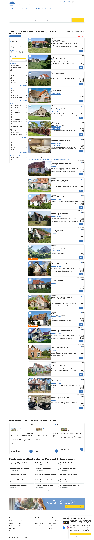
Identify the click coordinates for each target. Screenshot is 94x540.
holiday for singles (20, 130)
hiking (20, 145)
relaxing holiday (20, 114)
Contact (35, 528)
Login (60, 1)
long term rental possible (20, 97)
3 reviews (59, 233)
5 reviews (59, 383)
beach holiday (20, 107)
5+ (22, 46)
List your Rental (80, 1)
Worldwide (12, 528)
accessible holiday (20, 117)
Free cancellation (20, 69)
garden (20, 77)
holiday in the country (20, 134)
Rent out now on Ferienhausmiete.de (74, 506)
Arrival (37, 18)
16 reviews (59, 216)
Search (78, 20)
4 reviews (59, 400)
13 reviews (59, 299)
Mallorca (11, 525)
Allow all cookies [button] (80, 534)
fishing (20, 142)
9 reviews (59, 283)
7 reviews (59, 333)
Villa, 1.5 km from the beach (58, 73)
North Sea (11, 520)
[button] (80, 536)
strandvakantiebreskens (57, 280)
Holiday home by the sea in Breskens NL (61, 163)
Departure (49, 18)
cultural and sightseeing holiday (20, 127)
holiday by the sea (20, 112)
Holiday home (20, 157)
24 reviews (59, 316)
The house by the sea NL (57, 314)
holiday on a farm (20, 119)
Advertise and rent (53, 520)
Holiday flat (20, 159)
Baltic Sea (11, 523)
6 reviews (59, 166)
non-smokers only (20, 95)
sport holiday (20, 123)
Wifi (20, 75)
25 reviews (59, 126)
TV (20, 80)
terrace (20, 82)
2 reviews (59, 59)
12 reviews (59, 199)
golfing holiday (20, 132)
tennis (20, 147)
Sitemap (11, 531)
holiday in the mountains (20, 121)
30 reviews (59, 143)
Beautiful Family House (57, 230)
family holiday (20, 110)
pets (20, 90)
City (11, 19)
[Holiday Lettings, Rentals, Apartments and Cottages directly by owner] (19, 5)
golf (20, 149)
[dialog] (81, 527)
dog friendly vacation (20, 105)
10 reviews (59, 182)
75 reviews (59, 109)
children (20, 92)
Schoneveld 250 (55, 247)
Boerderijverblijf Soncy (57, 40)
